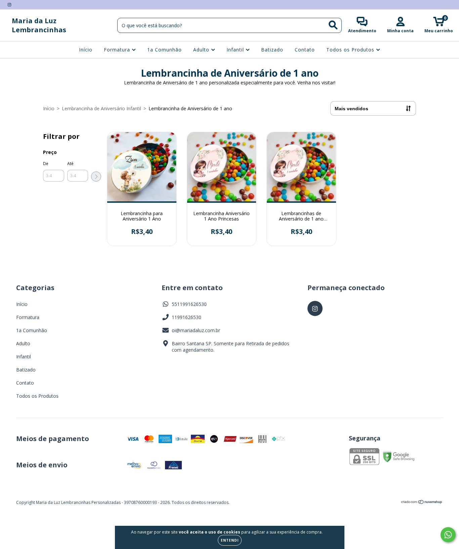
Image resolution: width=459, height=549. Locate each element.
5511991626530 (189, 304)
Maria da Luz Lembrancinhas (39, 25)
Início (85, 49)
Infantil (236, 49)
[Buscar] (333, 25)
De (45, 163)
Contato (305, 49)
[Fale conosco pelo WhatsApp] (448, 534)
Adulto (202, 49)
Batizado (272, 49)
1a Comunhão (164, 49)
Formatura (118, 49)
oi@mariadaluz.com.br (196, 330)
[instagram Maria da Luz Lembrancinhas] (9, 4)
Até (70, 163)
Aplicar (96, 176)
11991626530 (186, 317)
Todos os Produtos (351, 49)
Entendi (230, 540)
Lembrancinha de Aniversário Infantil (101, 108)
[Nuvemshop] (422, 503)
